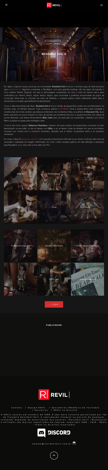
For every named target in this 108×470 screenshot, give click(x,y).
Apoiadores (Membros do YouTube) (75, 408)
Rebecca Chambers (38, 125)
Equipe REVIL (37, 408)
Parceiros (41, 410)
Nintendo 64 (15, 89)
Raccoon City (92, 112)
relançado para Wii (30, 139)
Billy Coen (47, 118)
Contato (16, 408)
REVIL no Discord (65, 410)
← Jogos (54, 304)
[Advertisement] (54, 350)
